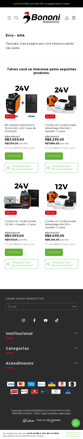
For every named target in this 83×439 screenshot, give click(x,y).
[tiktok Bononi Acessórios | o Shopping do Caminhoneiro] (57, 320)
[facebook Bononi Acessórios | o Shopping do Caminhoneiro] (35, 320)
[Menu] (9, 18)
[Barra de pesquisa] (16, 18)
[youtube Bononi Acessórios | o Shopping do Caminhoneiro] (46, 320)
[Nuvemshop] (48, 421)
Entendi (73, 435)
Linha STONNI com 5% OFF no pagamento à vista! (41, 3)
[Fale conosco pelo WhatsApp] (75, 423)
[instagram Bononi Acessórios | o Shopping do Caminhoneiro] (24, 320)
